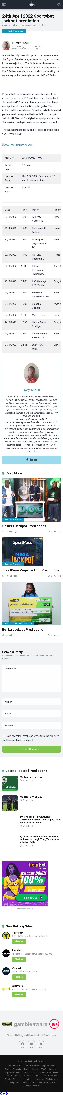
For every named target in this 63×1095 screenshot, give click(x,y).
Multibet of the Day (31, 777)
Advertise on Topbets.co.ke (46, 1079)
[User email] (35, 460)
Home (4, 25)
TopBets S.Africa (31, 1066)
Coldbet (16, 968)
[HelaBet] (25, 905)
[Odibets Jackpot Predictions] (31, 500)
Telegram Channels (31, 1086)
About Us (28, 1079)
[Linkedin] (31, 460)
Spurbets (17, 986)
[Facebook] (27, 460)
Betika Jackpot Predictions (22, 629)
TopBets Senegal (29, 1072)
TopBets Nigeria (14, 1066)
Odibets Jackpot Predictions (24, 526)
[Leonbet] (6, 956)
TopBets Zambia (13, 1076)
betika (7, 623)
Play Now (19, 941)
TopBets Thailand (13, 1079)
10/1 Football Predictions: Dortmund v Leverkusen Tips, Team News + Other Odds (40, 819)
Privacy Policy (14, 1082)
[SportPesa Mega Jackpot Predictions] (31, 551)
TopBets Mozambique (48, 1072)
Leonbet (17, 950)
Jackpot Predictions (46, 1082)
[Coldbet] (6, 974)
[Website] (40, 1044)
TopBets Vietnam (50, 1076)
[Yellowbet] (6, 938)
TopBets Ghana (48, 1066)
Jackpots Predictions (14, 31)
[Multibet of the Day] (10, 790)
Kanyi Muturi (22, 42)
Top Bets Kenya (39, 1061)
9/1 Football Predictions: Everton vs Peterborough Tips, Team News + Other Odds (40, 839)
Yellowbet (17, 932)
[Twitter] (31, 1044)
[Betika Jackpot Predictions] (31, 603)
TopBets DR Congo (31, 1076)
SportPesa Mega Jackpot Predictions (30, 570)
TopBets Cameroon (49, 1069)
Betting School (29, 1082)
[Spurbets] (6, 991)
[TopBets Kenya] (31, 4)
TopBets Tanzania (13, 1069)
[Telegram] (7, 1093)
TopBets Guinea (12, 1072)
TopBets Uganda (31, 1069)
